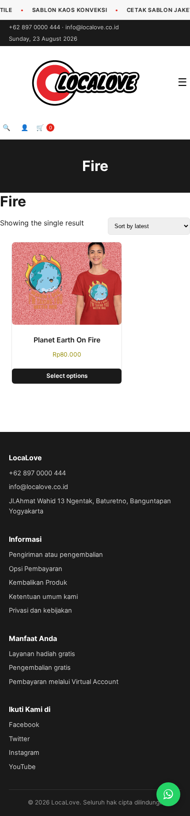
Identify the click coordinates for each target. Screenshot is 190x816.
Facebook (24, 725)
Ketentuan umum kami (43, 597)
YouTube (22, 767)
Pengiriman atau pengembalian (56, 555)
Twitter (19, 739)
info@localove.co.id (92, 27)
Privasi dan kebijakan (40, 610)
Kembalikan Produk (38, 583)
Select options (66, 375)
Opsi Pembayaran (35, 569)
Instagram (24, 753)
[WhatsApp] (168, 794)
